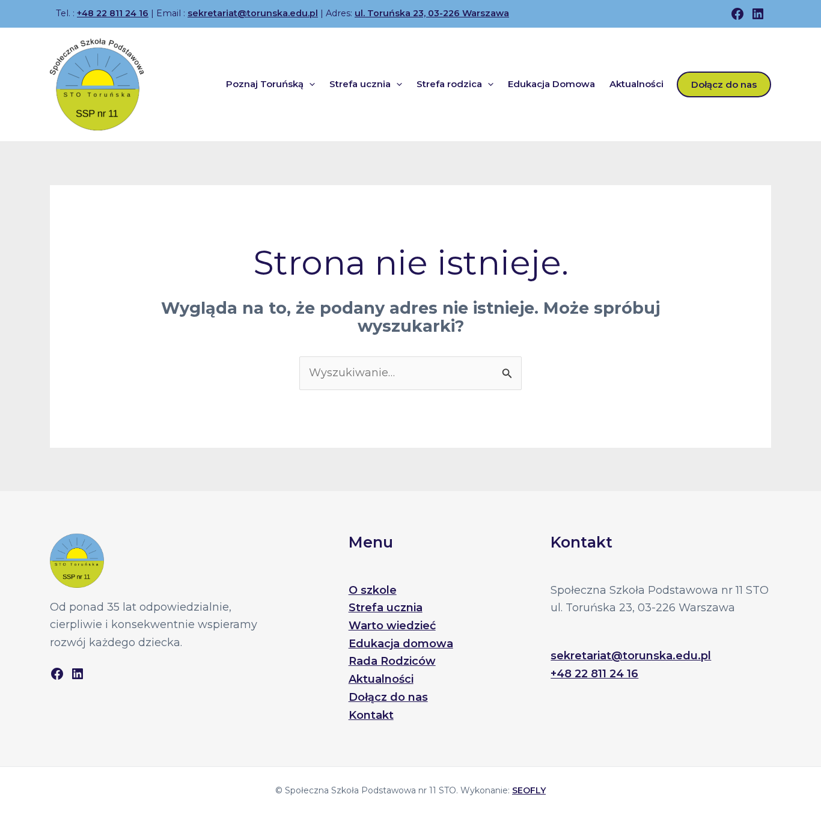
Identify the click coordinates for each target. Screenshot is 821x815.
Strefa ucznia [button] (360, 84)
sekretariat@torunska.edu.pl (253, 13)
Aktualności (636, 84)
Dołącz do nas (724, 84)
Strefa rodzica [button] (449, 84)
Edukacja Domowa (551, 84)
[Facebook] (57, 674)
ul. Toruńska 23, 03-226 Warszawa (432, 13)
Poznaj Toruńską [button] (265, 84)
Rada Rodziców (392, 661)
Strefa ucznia (386, 607)
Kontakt (371, 715)
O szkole (373, 590)
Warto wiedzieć (392, 625)
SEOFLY (529, 790)
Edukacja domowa (401, 643)
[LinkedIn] (77, 674)
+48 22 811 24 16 (112, 13)
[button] (309, 84)
